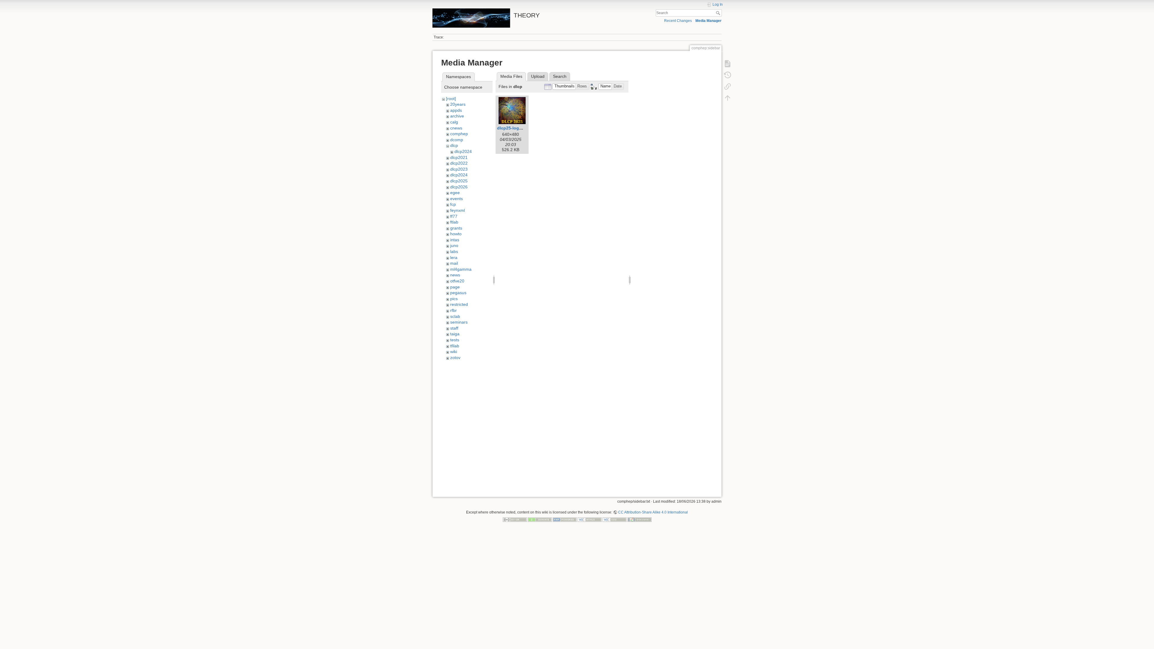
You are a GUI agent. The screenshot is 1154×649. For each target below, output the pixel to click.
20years (458, 104)
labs (454, 251)
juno (454, 245)
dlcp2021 (459, 157)
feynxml (457, 210)
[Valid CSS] (615, 519)
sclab (455, 316)
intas (454, 239)
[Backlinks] (727, 86)
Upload (538, 76)
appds (456, 110)
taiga (454, 333)
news (455, 275)
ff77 (453, 216)
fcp (453, 204)
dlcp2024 (463, 151)
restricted (459, 304)
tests (454, 339)
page (455, 287)
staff (454, 328)
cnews (456, 128)
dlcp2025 (459, 180)
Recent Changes (678, 21)
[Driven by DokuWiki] (639, 519)
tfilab (454, 345)
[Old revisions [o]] (727, 75)
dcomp (456, 139)
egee (455, 192)
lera (453, 257)
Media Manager (708, 21)
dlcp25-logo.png (514, 128)
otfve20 (457, 281)
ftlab (454, 222)
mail (454, 263)
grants (456, 228)
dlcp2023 (459, 169)
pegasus (458, 292)
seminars (459, 322)
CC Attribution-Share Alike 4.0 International (653, 512)
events (456, 198)
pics (454, 298)
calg (454, 122)
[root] (451, 98)
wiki (453, 351)
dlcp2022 (459, 163)
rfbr (453, 310)
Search (719, 13)
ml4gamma (461, 269)
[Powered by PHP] (565, 519)
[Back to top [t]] (727, 98)
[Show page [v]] (727, 63)
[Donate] (540, 519)
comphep (459, 133)
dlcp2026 (459, 186)
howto (456, 233)
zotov (455, 357)
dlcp (454, 145)
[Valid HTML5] (590, 519)
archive (457, 116)
